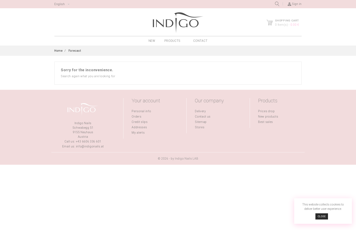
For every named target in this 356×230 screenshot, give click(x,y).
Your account (146, 101)
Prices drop (266, 111)
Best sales (265, 122)
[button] (174, 41)
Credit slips (140, 122)
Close (322, 216)
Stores (199, 127)
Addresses (139, 127)
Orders (136, 116)
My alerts (138, 132)
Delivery (200, 111)
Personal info (141, 111)
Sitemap (201, 122)
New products (268, 116)
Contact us (203, 116)
